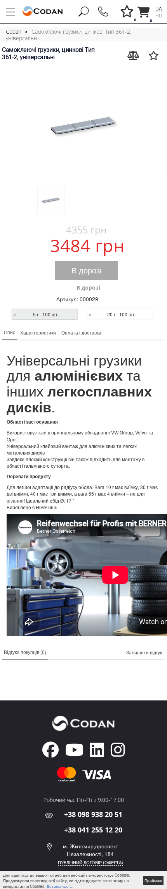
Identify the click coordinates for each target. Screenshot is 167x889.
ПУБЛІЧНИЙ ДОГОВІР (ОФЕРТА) (90, 862)
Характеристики (38, 332)
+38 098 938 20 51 (93, 814)
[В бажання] (153, 55)
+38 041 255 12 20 (93, 829)
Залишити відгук (144, 652)
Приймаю (153, 880)
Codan (13, 31)
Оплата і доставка (81, 332)
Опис (9, 332)
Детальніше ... (60, 886)
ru (158, 15)
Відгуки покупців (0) (25, 652)
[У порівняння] (133, 55)
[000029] (83, 128)
